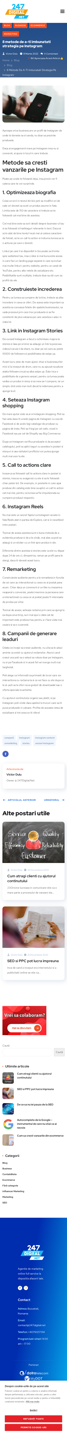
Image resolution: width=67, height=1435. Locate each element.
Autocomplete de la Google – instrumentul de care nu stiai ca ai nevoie (37, 1123)
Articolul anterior (22, 800)
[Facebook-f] (20, 1288)
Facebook (5, 754)
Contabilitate (9, 1174)
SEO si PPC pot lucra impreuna (33, 961)
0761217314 (38, 1332)
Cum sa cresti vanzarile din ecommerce (40, 1135)
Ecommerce (38, 25)
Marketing (10, 34)
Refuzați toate (33, 1418)
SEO (4, 1202)
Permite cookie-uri (34, 1427)
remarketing (10, 743)
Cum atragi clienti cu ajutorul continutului (31, 878)
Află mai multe (32, 1401)
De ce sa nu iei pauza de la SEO (35, 1104)
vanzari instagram (44, 743)
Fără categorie (10, 1185)
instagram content (45, 737)
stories (26, 743)
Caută (5, 1045)
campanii (9, 737)
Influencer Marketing (13, 1191)
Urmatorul (52, 800)
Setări (33, 1410)
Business (20, 25)
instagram (24, 737)
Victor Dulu (11, 53)
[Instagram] (26, 1288)
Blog (7, 25)
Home (6, 60)
